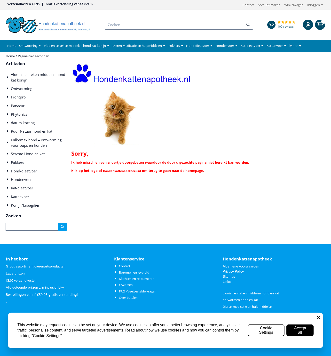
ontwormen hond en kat (240, 300)
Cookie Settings (266, 330)
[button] (308, 25)
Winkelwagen (293, 5)
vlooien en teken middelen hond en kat (251, 293)
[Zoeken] (62, 227)
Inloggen (313, 5)
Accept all (300, 330)
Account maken (269, 5)
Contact (248, 5)
